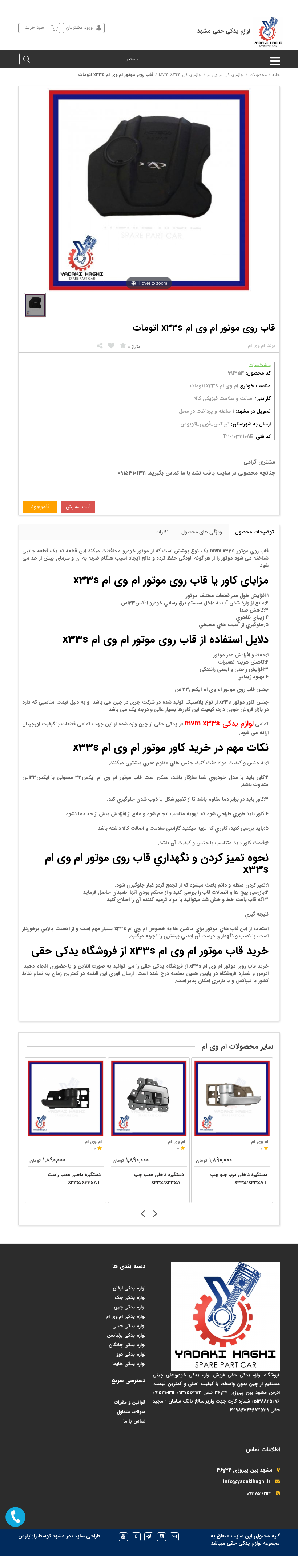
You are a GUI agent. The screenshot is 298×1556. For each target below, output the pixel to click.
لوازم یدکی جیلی (128, 1326)
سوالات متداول (131, 1412)
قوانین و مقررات (129, 1402)
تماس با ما (134, 1421)
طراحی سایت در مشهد (76, 1536)
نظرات (162, 532)
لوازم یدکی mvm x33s (180, 74)
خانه (276, 74)
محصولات (258, 74)
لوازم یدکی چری (129, 1307)
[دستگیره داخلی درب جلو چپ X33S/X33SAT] (232, 1098)
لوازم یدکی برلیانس (126, 1335)
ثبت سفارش (78, 507)
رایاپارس (27, 1536)
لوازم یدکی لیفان (129, 1288)
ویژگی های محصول (201, 532)
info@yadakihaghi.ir (247, 1481)
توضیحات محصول (254, 532)
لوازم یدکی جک (129, 1297)
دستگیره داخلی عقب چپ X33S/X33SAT (159, 1179)
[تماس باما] (15, 1517)
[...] (35, 305)
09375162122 (259, 1493)
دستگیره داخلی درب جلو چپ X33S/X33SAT (238, 1179)
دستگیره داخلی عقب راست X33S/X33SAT (74, 1179)
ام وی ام (93, 1141)
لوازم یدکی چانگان (127, 1345)
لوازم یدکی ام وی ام (225, 74)
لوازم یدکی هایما (128, 1364)
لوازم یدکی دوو (130, 1354)
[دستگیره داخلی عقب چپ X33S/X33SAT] (149, 1098)
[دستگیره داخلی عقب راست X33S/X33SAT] (66, 1098)
